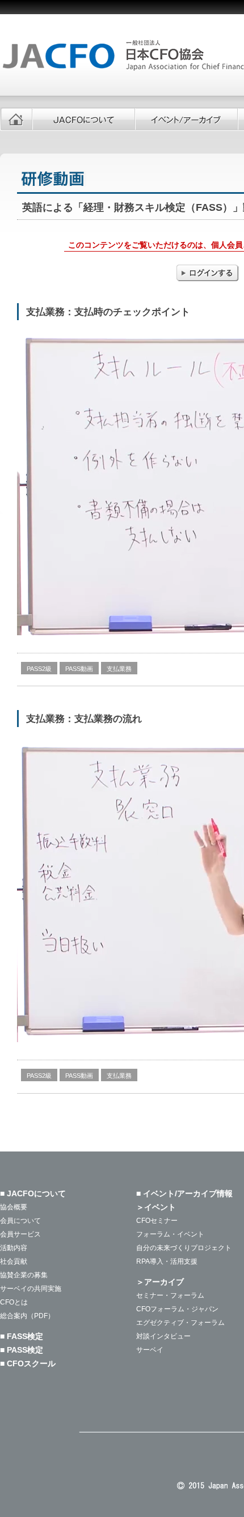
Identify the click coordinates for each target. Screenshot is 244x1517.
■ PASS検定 (21, 1349)
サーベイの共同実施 (30, 1289)
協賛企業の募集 (24, 1275)
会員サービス (20, 1234)
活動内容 (13, 1248)
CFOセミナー (157, 1221)
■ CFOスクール (28, 1363)
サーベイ (149, 1350)
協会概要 (13, 1207)
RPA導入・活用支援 (166, 1261)
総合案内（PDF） (27, 1316)
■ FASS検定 (21, 1336)
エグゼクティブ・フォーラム (180, 1323)
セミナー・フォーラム (170, 1295)
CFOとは (14, 1302)
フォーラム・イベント (170, 1234)
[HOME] (16, 119)
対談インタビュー (163, 1336)
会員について (20, 1221)
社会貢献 (13, 1261)
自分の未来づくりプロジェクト (184, 1248)
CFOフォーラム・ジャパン (177, 1309)
